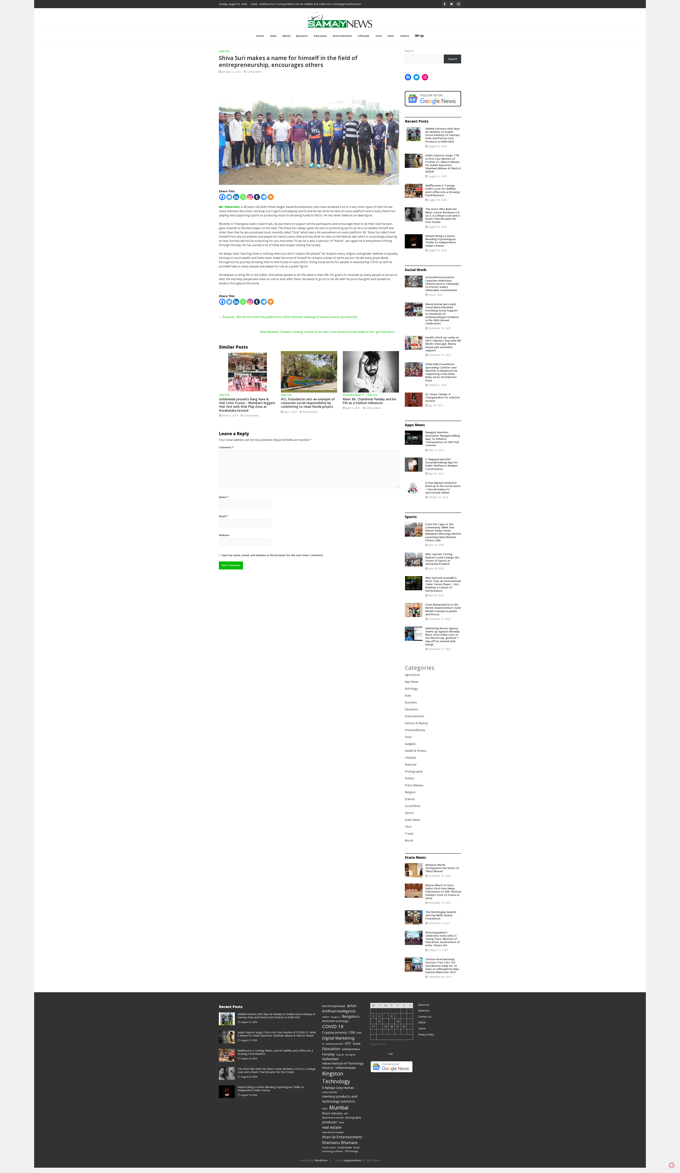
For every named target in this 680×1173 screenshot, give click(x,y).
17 (373, 1031)
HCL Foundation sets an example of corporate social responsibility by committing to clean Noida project (308, 408)
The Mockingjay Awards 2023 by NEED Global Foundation (440, 920)
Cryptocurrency (334, 1037)
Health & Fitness (415, 756)
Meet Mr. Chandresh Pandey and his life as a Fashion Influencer (369, 406)
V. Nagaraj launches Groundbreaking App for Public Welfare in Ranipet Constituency (441, 469)
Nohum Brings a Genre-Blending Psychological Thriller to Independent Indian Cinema (307, 4)
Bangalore (335, 1022)
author (325, 1022)
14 (397, 1026)
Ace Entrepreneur (333, 1011)
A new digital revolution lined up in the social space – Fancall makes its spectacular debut (443, 492)
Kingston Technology (336, 1082)
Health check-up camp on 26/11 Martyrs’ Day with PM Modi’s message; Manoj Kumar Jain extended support (443, 349)
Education (320, 41)
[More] (271, 202)
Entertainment (342, 41)
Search (409, 56)
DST (348, 1048)
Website (224, 540)
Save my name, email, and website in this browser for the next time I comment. (273, 560)
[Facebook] (222, 202)
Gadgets (410, 749)
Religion (410, 797)
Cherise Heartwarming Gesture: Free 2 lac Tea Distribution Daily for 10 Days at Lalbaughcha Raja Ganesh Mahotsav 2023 (442, 971)
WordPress (321, 1165)
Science (410, 804)
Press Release (414, 791)
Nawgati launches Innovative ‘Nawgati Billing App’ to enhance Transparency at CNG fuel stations (442, 444)
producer (329, 1127)
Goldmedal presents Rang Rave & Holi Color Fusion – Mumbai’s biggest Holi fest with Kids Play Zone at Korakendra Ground (247, 410)
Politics (409, 784)
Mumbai (338, 1112)
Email (223, 521)
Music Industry (332, 1119)
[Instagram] (250, 202)
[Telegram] (264, 202)
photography (353, 1122)
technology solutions (332, 1156)
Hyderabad (330, 1064)
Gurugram (350, 1059)
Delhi (359, 1038)
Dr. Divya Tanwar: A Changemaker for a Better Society (442, 403)
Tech (378, 41)
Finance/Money (415, 735)
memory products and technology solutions (339, 1104)
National (410, 770)
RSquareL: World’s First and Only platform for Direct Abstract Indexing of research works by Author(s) (288, 322)
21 (397, 1031)
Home (260, 41)
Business (302, 41)
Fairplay (328, 1059)
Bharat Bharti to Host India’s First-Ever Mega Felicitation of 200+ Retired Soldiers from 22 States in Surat (443, 897)
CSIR (352, 1038)
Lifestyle (363, 41)
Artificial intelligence (339, 1016)
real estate (331, 1132)
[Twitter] (229, 202)
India (273, 41)
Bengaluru (350, 1021)
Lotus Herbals (329, 1097)
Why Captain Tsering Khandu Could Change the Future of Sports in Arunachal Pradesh (442, 564)
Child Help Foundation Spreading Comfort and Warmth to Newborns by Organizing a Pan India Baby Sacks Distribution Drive (441, 377)
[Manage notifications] (672, 1165)
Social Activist (329, 1152)
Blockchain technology (335, 1026)
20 (391, 1031)
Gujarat (340, 1059)
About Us (423, 1010)
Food (408, 742)
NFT (346, 1118)
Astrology (411, 694)
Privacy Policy (426, 1039)
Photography (414, 777)
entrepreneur (351, 1054)
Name (224, 502)
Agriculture (412, 680)
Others (404, 41)
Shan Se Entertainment (342, 1142)
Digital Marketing (338, 1043)
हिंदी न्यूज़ (419, 41)
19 (385, 1031)
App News (411, 687)
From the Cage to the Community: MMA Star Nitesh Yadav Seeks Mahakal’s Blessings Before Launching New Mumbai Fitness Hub (443, 537)
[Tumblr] (257, 202)
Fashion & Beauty (353, 400)
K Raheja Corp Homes (338, 1093)
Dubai (356, 1049)
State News (412, 825)
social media (344, 1152)
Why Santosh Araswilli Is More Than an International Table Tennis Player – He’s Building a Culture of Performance (443, 589)
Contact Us (424, 1022)
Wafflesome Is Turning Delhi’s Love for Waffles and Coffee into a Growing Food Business (442, 195)
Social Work (412, 811)
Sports (409, 818)
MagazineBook (352, 1165)
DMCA (422, 1027)
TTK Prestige (351, 1156)
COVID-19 (332, 1032)
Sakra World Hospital (332, 1137)
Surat (356, 1152)
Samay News (254, 77)
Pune (341, 1127)
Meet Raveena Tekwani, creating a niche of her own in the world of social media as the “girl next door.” (329, 337)
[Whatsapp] (243, 202)
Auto (391, 41)
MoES (325, 1113)
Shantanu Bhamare (340, 1147)
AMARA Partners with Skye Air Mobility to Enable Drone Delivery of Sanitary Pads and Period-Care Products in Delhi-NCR (442, 140)
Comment (226, 452)
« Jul (390, 1059)
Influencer (328, 1073)
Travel (409, 839)
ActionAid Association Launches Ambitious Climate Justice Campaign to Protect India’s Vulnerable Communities (442, 289)
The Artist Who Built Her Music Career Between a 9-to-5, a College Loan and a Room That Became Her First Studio (442, 220)
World (286, 41)
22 (403, 1031)
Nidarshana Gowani (333, 1122)
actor (351, 1010)
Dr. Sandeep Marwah (332, 1049)
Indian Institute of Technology (343, 1069)
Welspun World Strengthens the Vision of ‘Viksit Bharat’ (442, 873)
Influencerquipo (345, 1073)
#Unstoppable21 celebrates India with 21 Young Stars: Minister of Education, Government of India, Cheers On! (442, 944)
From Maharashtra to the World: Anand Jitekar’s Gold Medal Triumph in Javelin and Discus (443, 614)
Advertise (423, 1016)
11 (379, 1026)
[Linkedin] (236, 202)
